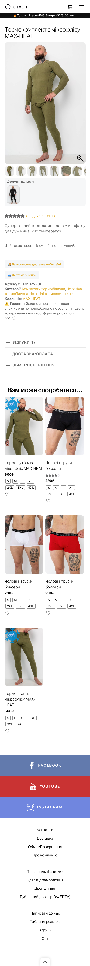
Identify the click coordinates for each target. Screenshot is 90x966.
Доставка (45, 838)
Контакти (45, 830)
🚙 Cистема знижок (22, 275)
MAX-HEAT (31, 299)
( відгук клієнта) (41, 216)
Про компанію (45, 855)
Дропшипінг (45, 888)
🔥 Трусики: (45, 15)
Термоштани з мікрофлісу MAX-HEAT (20, 699)
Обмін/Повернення (45, 846)
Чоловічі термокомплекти (51, 294)
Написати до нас (45, 913)
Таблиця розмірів (45, 921)
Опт (45, 938)
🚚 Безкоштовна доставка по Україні (34, 264)
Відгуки (45, 930)
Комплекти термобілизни (43, 289)
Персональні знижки (45, 871)
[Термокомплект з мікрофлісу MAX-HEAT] (13, 194)
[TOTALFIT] (17, 6)
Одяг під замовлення (45, 880)
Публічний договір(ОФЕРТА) (45, 896)
